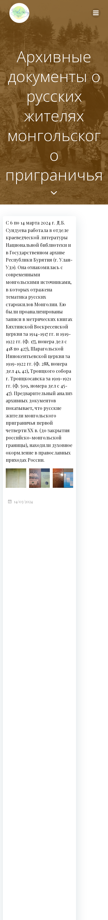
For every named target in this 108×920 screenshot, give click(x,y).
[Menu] (96, 13)
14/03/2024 (23, 501)
